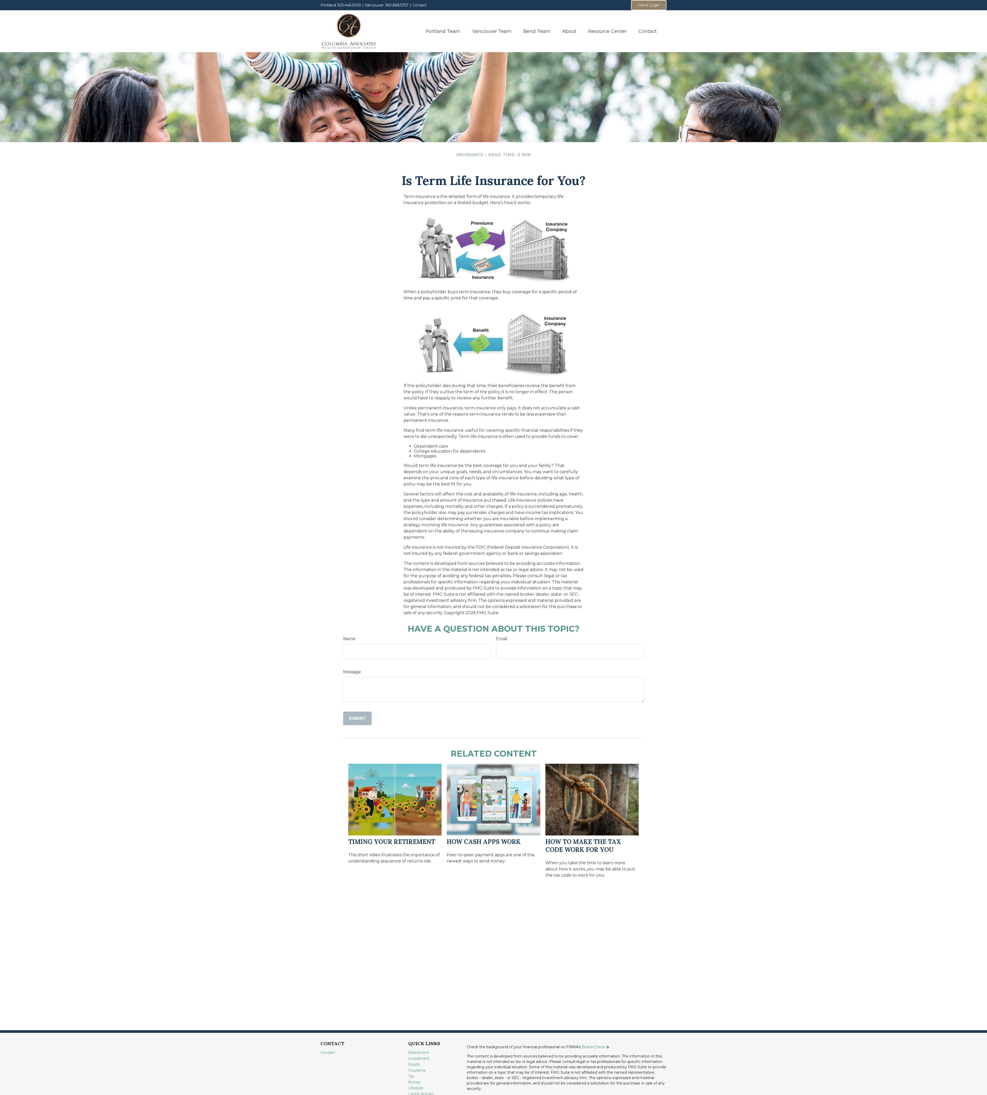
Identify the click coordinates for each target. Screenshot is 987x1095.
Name (349, 638)
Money (414, 1082)
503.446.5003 (349, 5)
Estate (414, 1064)
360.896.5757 (396, 5)
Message (352, 671)
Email (501, 638)
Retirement (418, 1052)
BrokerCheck (593, 1047)
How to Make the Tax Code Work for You (583, 846)
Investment (418, 1058)
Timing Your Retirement (391, 842)
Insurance (417, 1070)
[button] (443, 31)
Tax (411, 1076)
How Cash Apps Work (484, 842)
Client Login (649, 5)
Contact (419, 5)
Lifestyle (415, 1088)
